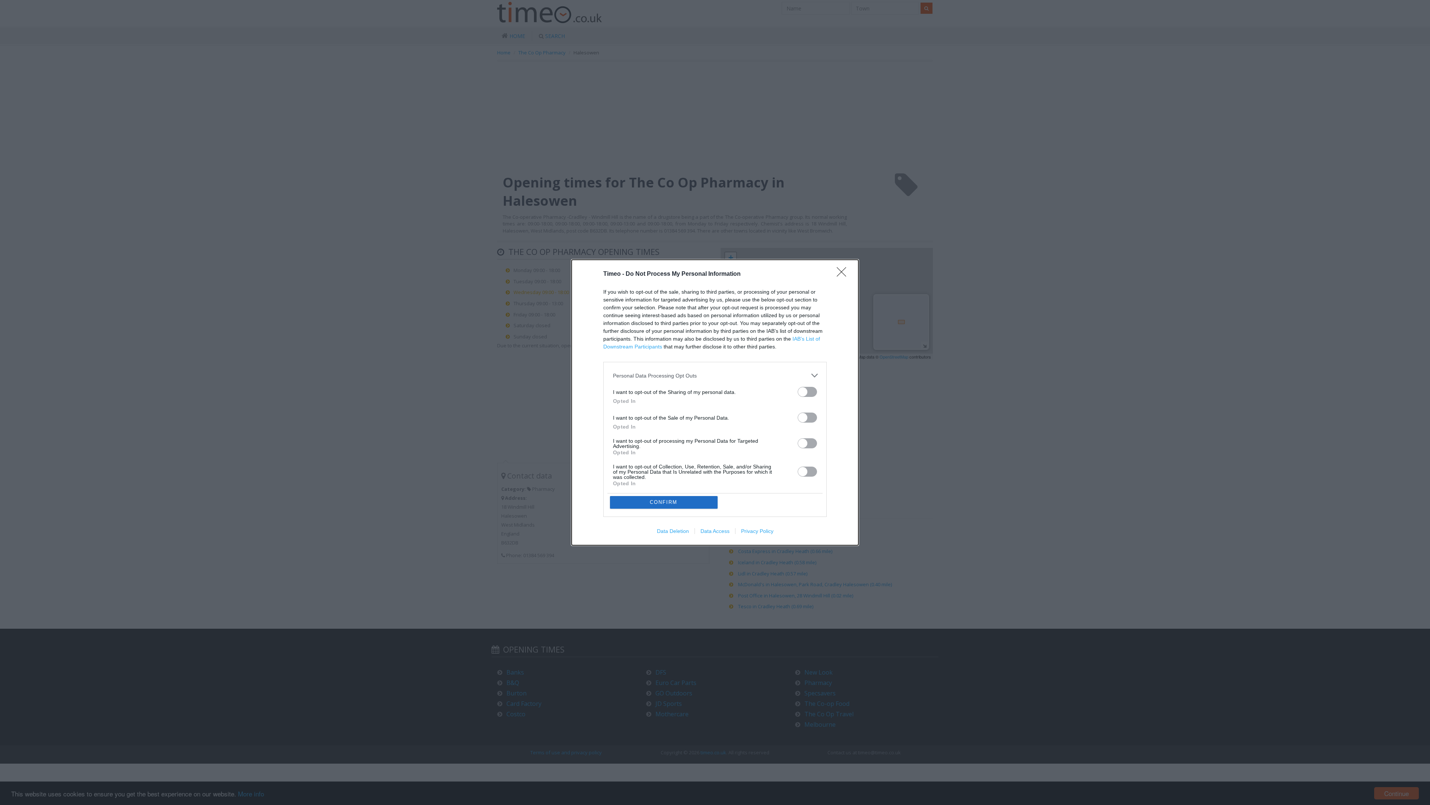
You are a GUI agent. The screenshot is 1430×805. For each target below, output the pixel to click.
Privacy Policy (757, 531)
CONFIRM (663, 502)
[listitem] (715, 375)
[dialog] (715, 402)
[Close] (844, 274)
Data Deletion (673, 531)
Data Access (715, 531)
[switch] (807, 392)
